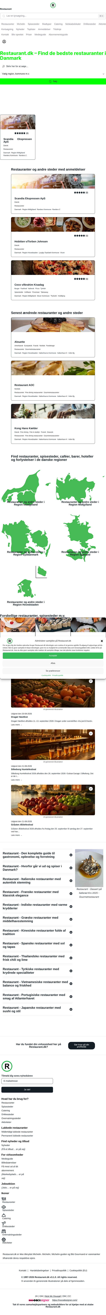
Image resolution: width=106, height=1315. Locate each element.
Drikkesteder (8, 1114)
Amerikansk (18, 346)
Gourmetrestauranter (32, 349)
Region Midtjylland (18, 153)
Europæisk (28, 346)
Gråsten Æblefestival (22, 825)
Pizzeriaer (36, 292)
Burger (16, 288)
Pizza (37, 288)
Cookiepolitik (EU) (78, 1270)
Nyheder (6, 1145)
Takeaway (44, 292)
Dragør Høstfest (19, 717)
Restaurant (6, 9)
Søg (55, 81)
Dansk (5, 145)
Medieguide (7, 1159)
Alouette (19, 341)
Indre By (71, 353)
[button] (101, 641)
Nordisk (42, 346)
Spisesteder (18, 292)
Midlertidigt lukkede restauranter (17, 1132)
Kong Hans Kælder (26, 428)
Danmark (6, 153)
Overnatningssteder (11, 1118)
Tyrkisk (43, 288)
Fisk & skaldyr (35, 432)
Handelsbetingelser (39, 1270)
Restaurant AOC (24, 385)
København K (62, 353)
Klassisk (50, 432)
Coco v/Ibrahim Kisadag (29, 284)
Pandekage (50, 346)
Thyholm (54, 296)
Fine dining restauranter (34, 392)
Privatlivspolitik (57, 675)
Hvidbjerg (61, 296)
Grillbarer (27, 292)
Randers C (23, 155)
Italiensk (31, 288)
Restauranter (8, 149)
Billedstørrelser (9, 1163)
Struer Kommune (43, 296)
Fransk (35, 346)
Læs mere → (16, 725)
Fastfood (24, 288)
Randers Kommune (10, 155)
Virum (62, 253)
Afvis (53, 663)
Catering (6, 1110)
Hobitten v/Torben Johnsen (31, 241)
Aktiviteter (6, 1122)
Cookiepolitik (46, 675)
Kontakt (22, 1270)
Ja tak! (27, 1089)
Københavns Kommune (47, 353)
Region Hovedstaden (30, 253)
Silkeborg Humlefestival (23, 769)
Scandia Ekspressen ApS (17, 140)
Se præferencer (53, 671)
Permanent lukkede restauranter (17, 1136)
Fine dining (24, 432)
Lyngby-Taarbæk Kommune (49, 253)
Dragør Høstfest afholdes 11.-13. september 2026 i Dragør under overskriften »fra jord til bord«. (52, 721)
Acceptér (53, 655)
